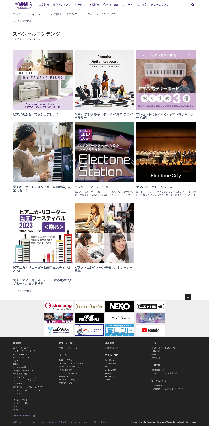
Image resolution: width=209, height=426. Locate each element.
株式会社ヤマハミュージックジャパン (167, 389)
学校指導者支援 (65, 383)
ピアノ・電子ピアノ (21, 348)
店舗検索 (141, 4)
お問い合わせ (156, 351)
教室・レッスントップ (68, 348)
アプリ (16, 397)
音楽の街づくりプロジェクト (71, 363)
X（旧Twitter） (111, 370)
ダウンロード (74, 14)
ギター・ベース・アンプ (23, 358)
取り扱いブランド (20, 400)
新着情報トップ (111, 348)
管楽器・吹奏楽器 (20, 354)
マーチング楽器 (19, 367)
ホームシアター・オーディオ (25, 377)
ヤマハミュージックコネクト (71, 367)
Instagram (109, 376)
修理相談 (155, 354)
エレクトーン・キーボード (29, 14)
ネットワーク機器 (20, 403)
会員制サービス (65, 376)
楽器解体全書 (110, 363)
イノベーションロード (68, 373)
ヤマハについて (159, 4)
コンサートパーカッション (24, 371)
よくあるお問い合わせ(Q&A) (163, 348)
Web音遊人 (110, 360)
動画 (107, 367)
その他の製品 (18, 410)
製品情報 (44, 4)
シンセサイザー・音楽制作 (24, 380)
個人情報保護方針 (57, 422)
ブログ (108, 380)
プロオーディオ (19, 383)
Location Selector (21, 416)
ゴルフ (16, 406)
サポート (127, 4)
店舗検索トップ (157, 370)
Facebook (109, 373)
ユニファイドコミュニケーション (27, 390)
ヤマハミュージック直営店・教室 (165, 373)
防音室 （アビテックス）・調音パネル (29, 387)
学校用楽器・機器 (20, 374)
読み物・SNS (111, 4)
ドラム (16, 361)
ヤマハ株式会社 (157, 385)
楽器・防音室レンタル (68, 360)
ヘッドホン (17, 393)
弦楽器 (16, 364)
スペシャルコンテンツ (101, 14)
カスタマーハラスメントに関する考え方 (87, 422)
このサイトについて (37, 422)
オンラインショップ (67, 380)
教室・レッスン (62, 4)
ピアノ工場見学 (65, 370)
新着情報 (94, 4)
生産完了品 (156, 358)
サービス (80, 4)
